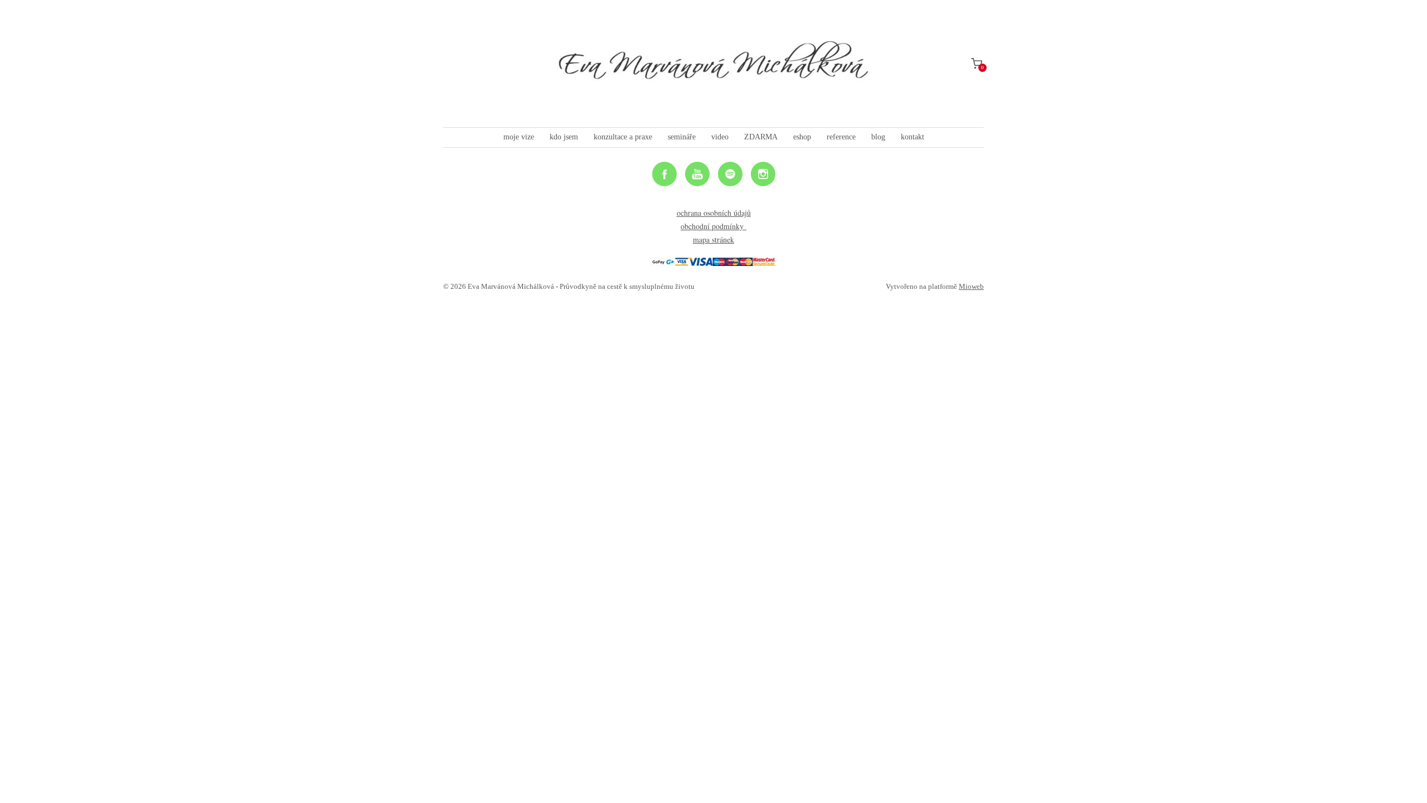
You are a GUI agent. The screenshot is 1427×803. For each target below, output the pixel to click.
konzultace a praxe (623, 137)
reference (841, 137)
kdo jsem (564, 137)
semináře (682, 137)
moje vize (518, 137)
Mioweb (971, 286)
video (720, 137)
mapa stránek (713, 239)
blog (878, 137)
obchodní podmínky (713, 226)
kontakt (912, 137)
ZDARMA (761, 137)
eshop (802, 137)
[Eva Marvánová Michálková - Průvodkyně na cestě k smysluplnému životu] (713, 63)
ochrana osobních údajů (714, 212)
